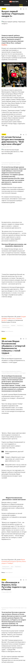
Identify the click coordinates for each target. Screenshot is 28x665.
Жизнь (21, 4)
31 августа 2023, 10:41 (7, 592)
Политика (7, 4)
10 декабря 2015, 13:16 (7, 18)
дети (12, 566)
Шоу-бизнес (20, 325)
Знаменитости (5, 325)
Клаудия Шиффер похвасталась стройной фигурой (14, 318)
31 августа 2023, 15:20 (7, 146)
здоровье (13, 325)
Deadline (4, 45)
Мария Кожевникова (7, 568)
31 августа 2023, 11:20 (7, 355)
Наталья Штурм (6, 327)
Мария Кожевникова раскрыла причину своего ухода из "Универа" (14, 561)
